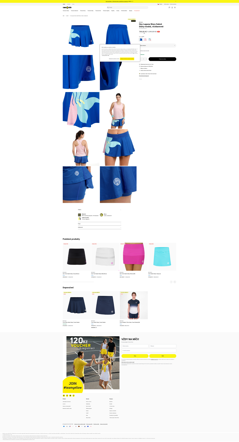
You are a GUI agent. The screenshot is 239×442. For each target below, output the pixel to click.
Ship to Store (88, 417)
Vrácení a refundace (112, 413)
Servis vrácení (88, 406)
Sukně (67, 15)
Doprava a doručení (112, 410)
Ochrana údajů (104, 55)
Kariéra (87, 410)
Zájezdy (130, 10)
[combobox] (127, 7)
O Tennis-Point (111, 406)
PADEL (73, 4)
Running (68, 4)
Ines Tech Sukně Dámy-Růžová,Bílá (127, 273)
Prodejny (110, 408)
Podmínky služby (96, 424)
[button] (171, 281)
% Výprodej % (137, 10)
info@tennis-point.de (154, 359)
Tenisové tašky (90, 10)
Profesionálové (124, 10)
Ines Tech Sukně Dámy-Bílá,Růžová (99, 273)
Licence (64, 403)
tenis (64, 4)
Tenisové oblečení (74, 10)
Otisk (108, 55)
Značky (117, 10)
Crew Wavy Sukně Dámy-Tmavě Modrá (71, 322)
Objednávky (88, 403)
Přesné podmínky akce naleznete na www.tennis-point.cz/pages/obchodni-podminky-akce (19, 439)
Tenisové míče (98, 10)
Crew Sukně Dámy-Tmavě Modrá (98, 322)
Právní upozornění (89, 424)
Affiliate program (89, 408)
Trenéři (87, 413)
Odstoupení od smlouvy (67, 401)
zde (133, 53)
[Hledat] (108, 7)
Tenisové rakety (66, 10)
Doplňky (112, 10)
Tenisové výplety (106, 10)
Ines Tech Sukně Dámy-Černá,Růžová (71, 273)
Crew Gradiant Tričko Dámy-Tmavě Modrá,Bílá (130, 322)
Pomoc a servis (88, 401)
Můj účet (110, 401)
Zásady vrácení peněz (104, 424)
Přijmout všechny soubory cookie (127, 58)
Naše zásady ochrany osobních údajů (127, 362)
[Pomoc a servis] (169, 7)
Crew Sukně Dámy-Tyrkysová (154, 273)
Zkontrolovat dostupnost (144, 75)
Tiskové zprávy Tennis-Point (114, 417)
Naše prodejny (166, 4)
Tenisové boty (83, 10)
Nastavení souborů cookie (67, 408)
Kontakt (110, 403)
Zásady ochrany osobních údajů (79, 424)
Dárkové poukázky (173, 4)
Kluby (87, 415)
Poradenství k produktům (113, 415)
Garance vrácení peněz (67, 406)
